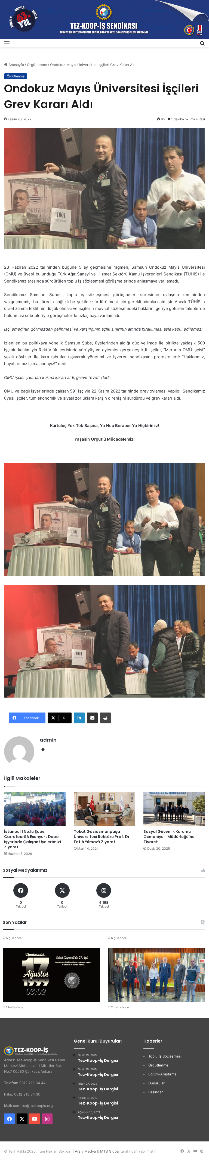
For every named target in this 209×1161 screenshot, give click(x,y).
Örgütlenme (37, 64)
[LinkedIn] (79, 718)
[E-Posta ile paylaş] (92, 718)
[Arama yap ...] (202, 45)
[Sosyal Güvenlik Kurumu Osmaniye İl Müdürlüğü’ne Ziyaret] (174, 809)
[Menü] (7, 45)
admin (48, 739)
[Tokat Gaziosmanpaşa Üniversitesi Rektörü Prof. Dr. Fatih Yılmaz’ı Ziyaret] (104, 809)
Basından (156, 1092)
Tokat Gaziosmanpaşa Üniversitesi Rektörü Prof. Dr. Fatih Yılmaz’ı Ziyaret (102, 837)
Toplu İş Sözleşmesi (165, 1056)
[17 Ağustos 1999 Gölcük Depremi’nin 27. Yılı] (51, 975)
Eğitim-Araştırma (162, 1074)
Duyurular (156, 1083)
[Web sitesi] (43, 749)
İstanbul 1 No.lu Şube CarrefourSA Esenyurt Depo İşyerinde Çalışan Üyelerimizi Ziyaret (32, 839)
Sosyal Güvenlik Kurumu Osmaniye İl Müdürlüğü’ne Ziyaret (169, 837)
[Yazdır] (105, 718)
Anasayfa (15, 64)
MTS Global (109, 1151)
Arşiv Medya (85, 1151)
